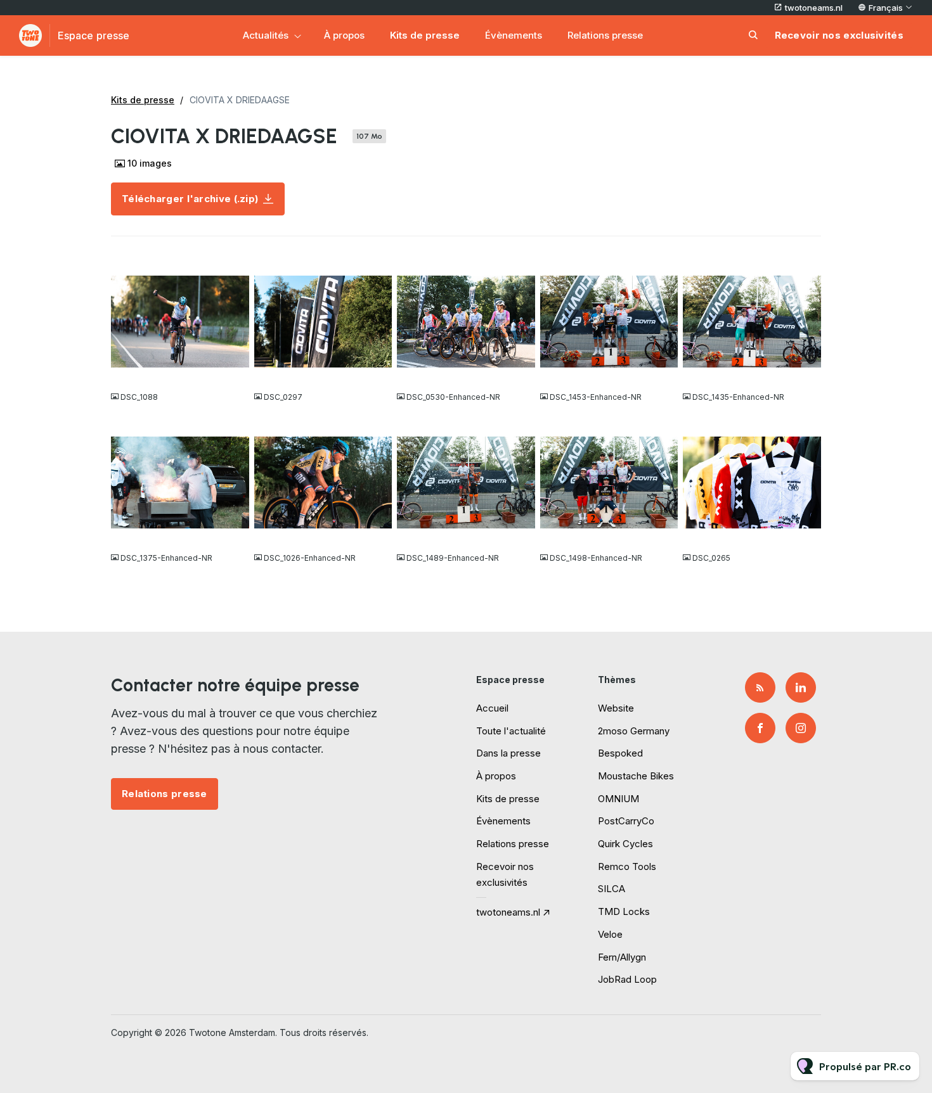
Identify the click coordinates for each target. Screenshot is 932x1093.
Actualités (265, 35)
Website (616, 708)
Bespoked (620, 753)
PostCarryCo (626, 821)
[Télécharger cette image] (233, 371)
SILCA (611, 889)
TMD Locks (624, 911)
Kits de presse (425, 35)
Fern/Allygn (622, 957)
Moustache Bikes (636, 776)
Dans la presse (508, 753)
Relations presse (605, 35)
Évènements (513, 35)
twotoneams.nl (814, 8)
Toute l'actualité (511, 731)
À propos (344, 35)
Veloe (610, 934)
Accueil (492, 708)
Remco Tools (627, 866)
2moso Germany (634, 731)
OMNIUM (618, 799)
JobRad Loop (627, 979)
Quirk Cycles (625, 844)
